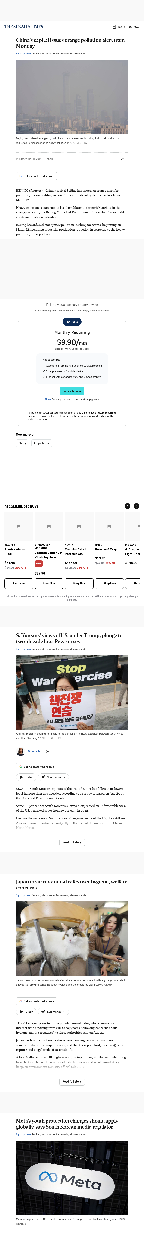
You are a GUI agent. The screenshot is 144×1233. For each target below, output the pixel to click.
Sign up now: (23, 53)
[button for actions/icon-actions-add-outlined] (47, 751)
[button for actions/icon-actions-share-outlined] (122, 159)
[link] (23, 26)
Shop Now (19, 583)
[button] (118, 26)
